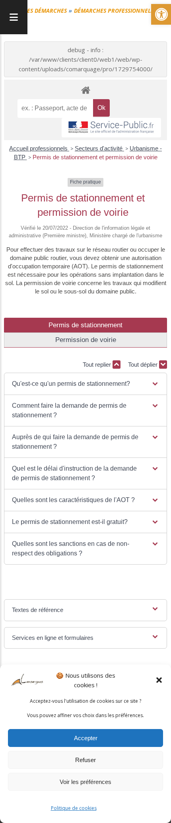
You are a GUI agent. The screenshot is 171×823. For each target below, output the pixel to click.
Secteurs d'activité (99, 148)
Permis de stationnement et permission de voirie (95, 157)
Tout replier (98, 364)
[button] (159, 680)
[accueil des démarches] (85, 89)
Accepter (85, 738)
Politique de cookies (74, 808)
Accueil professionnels (39, 148)
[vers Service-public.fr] (111, 127)
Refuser (85, 760)
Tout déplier (143, 364)
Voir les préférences (85, 781)
